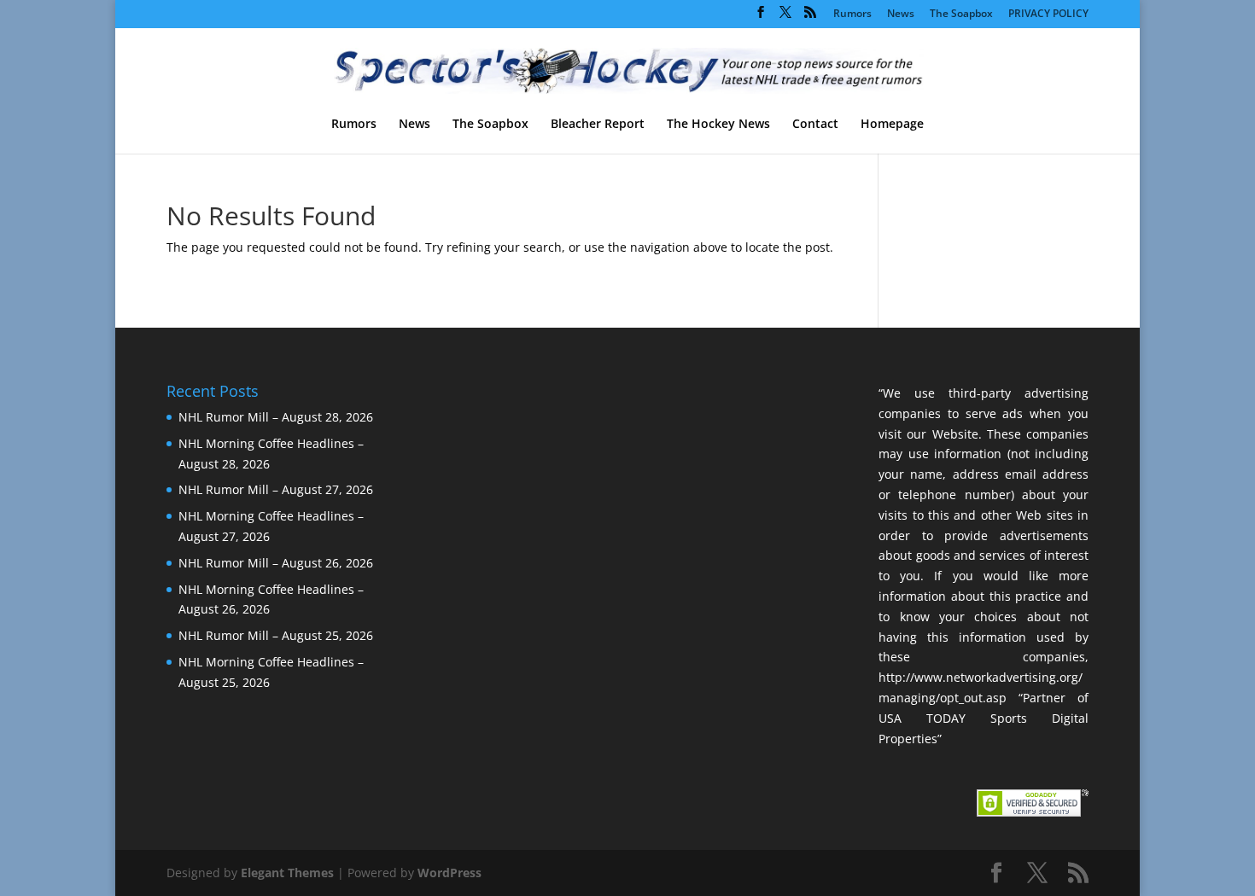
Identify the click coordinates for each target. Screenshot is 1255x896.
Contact (815, 124)
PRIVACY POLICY (1048, 14)
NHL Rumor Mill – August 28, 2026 (275, 417)
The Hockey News (718, 124)
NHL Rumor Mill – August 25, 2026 (275, 635)
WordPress (449, 872)
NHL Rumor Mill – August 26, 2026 (275, 563)
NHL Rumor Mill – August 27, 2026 (275, 489)
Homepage (892, 124)
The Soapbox (961, 14)
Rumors (852, 14)
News (900, 14)
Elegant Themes (287, 872)
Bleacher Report (598, 124)
